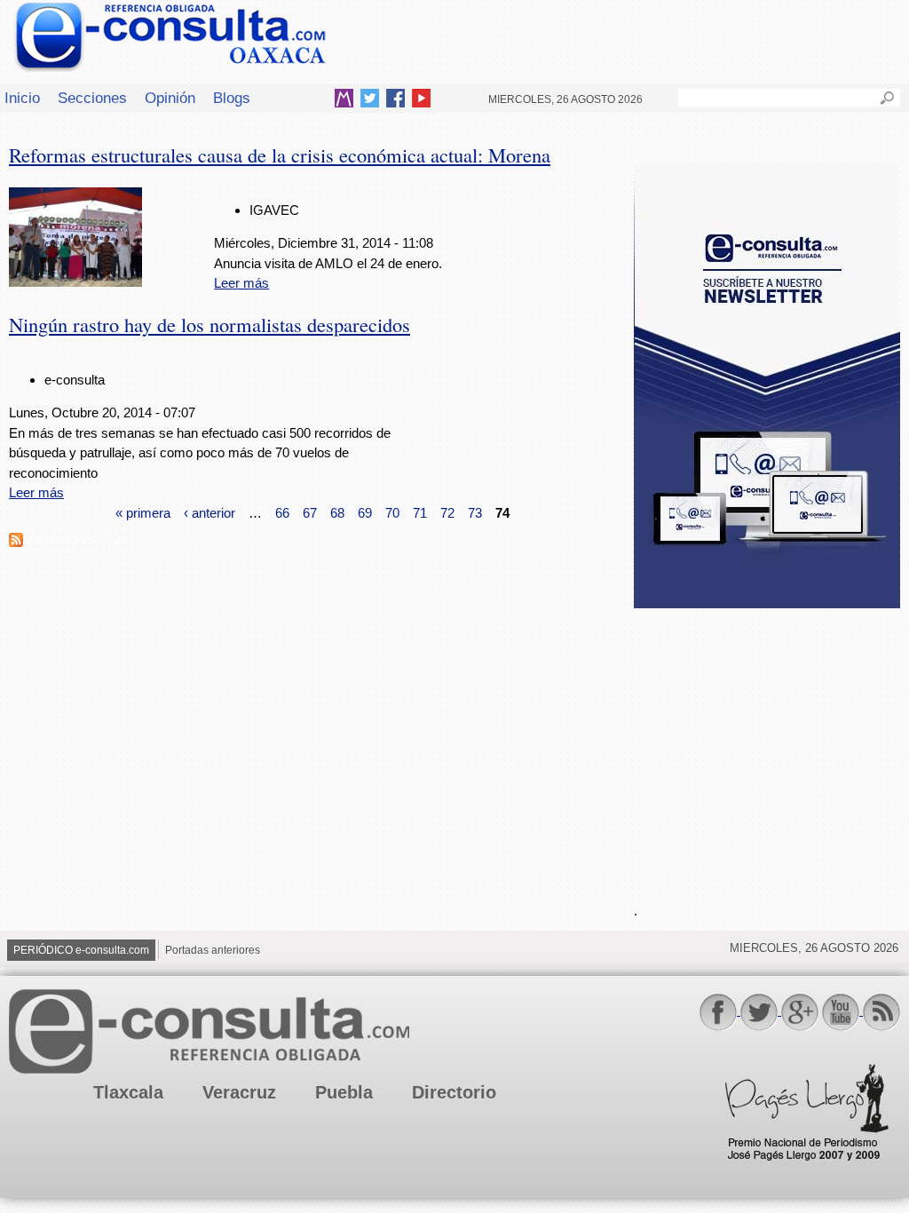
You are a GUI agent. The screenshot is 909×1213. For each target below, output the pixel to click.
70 (392, 512)
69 (365, 512)
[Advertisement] (767, 745)
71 (420, 512)
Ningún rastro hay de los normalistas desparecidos (209, 324)
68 (337, 512)
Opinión (170, 98)
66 (282, 512)
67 (310, 512)
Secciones (92, 98)
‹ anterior (209, 512)
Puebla (344, 1092)
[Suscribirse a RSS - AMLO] (16, 542)
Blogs (231, 98)
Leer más (241, 282)
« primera (142, 512)
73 (475, 512)
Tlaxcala (128, 1092)
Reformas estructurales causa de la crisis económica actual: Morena (279, 154)
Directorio (454, 1092)
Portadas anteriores (212, 950)
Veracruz (239, 1092)
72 (447, 512)
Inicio (22, 98)
